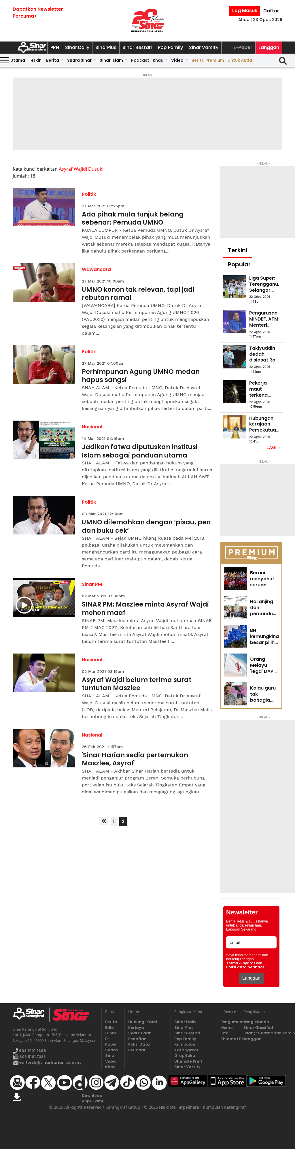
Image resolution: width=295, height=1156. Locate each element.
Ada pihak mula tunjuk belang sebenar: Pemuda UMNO (133, 218)
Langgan (268, 47)
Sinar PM (92, 584)
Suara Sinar (79, 60)
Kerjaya (136, 1027)
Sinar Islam (111, 60)
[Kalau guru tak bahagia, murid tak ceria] (235, 693)
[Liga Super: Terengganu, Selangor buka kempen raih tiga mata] (234, 286)
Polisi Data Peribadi (139, 1047)
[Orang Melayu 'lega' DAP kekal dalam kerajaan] (235, 665)
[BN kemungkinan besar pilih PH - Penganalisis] (235, 636)
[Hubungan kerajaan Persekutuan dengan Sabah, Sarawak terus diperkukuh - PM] (234, 426)
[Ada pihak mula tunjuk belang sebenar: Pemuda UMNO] (44, 207)
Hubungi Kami (142, 1022)
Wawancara (96, 269)
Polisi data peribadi (245, 967)
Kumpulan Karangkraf (186, 1047)
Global (112, 1033)
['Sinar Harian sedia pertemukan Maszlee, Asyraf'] (44, 748)
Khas (158, 60)
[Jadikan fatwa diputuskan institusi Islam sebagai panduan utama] (44, 440)
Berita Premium (208, 60)
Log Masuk (244, 10)
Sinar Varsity (203, 47)
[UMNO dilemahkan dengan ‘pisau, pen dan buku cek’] (44, 515)
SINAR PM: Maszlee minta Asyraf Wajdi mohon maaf (145, 608)
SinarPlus (105, 47)
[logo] (31, 1015)
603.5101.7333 (32, 1056)
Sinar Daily (77, 47)
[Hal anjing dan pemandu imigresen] (235, 607)
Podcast (140, 60)
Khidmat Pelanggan (228, 1039)
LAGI (272, 447)
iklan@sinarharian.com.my (262, 1033)
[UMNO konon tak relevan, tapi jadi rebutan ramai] (44, 282)
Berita (52, 60)
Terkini (36, 60)
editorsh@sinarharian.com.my (50, 1062)
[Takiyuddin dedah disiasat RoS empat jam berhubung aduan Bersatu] (234, 356)
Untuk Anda (240, 60)
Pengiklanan (256, 1022)
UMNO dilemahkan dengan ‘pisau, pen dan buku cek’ (146, 526)
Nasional (92, 426)
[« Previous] (103, 821)
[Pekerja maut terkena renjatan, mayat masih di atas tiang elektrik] (234, 391)
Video (177, 60)
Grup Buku (184, 1055)
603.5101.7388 (32, 1051)
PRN (54, 47)
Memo (226, 1027)
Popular (239, 264)
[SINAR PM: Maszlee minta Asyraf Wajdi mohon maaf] (44, 597)
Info (224, 1033)
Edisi (109, 1027)
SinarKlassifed (258, 1027)
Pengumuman (228, 1022)
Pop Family (170, 47)
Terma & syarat (240, 963)
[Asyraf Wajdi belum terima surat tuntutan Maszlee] (44, 673)
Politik (89, 194)
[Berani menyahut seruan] (235, 578)
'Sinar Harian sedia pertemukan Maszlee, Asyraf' (135, 759)
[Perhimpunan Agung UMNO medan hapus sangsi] (44, 364)
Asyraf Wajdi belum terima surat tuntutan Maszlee (136, 684)
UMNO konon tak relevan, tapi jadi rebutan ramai (138, 294)
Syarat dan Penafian (140, 1036)
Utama (17, 60)
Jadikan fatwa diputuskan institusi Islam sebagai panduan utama (140, 451)
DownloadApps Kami (92, 1098)
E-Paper (242, 47)
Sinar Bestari (137, 47)
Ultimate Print (188, 1061)
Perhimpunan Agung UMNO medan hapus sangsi (141, 376)
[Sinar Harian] (147, 21)
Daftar (271, 10)
